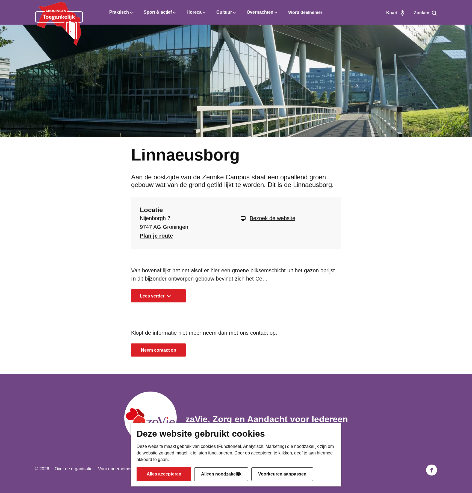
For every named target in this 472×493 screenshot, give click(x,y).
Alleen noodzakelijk (221, 474)
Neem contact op (158, 350)
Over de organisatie (74, 468)
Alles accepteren (164, 474)
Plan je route (156, 236)
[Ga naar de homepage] (59, 24)
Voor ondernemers (116, 468)
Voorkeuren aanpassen (282, 474)
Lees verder (152, 296)
